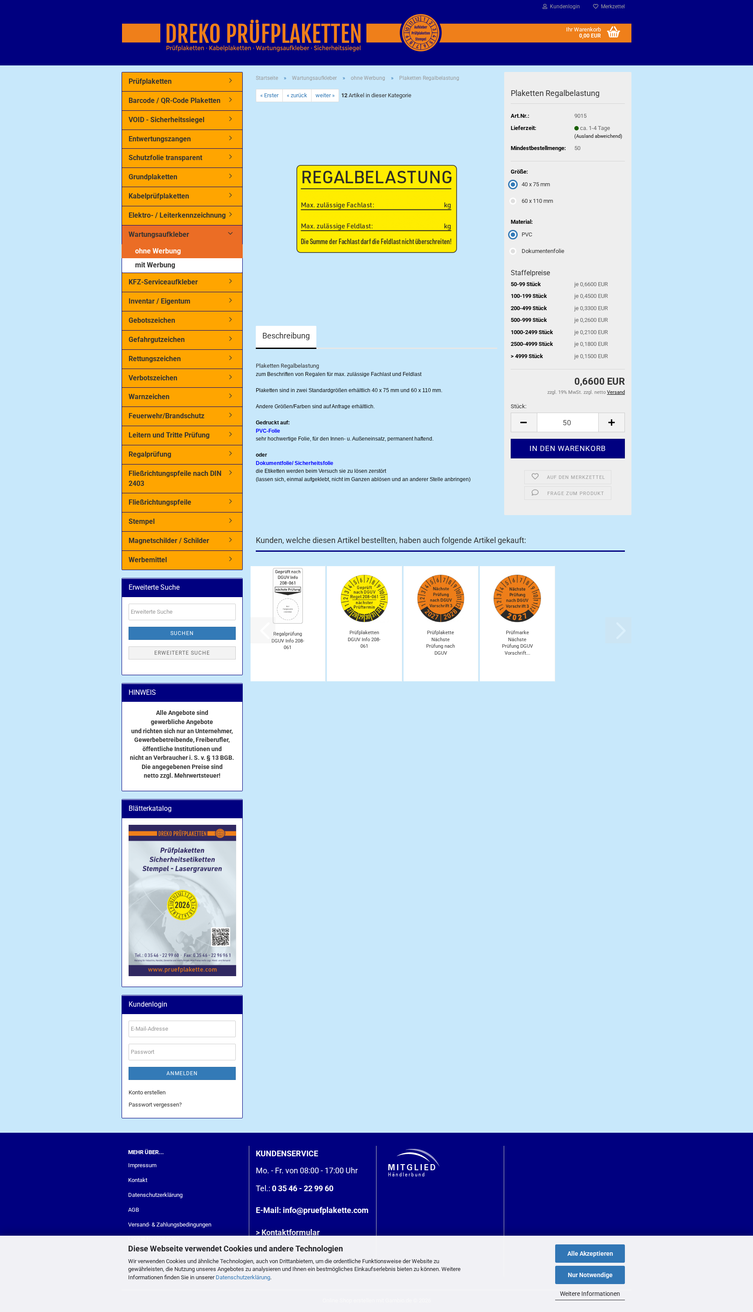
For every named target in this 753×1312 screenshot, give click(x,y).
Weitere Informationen (590, 1293)
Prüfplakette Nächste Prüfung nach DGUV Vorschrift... (440, 643)
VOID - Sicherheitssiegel (166, 120)
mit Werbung (155, 265)
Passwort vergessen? (155, 1104)
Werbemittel (148, 560)
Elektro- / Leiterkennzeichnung (177, 215)
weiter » (325, 95)
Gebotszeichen (152, 320)
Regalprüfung (150, 454)
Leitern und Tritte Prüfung (169, 435)
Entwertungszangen (160, 139)
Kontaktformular (290, 1232)
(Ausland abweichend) (598, 136)
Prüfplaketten (150, 81)
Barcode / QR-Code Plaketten (174, 100)
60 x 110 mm (537, 201)
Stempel (142, 521)
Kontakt (137, 1180)
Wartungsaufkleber (159, 234)
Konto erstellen (147, 1092)
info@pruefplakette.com (326, 1210)
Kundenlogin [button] (563, 6)
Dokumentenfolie (543, 251)
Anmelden (182, 1073)
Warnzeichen (149, 397)
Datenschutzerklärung (243, 1277)
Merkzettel (611, 6)
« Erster (269, 95)
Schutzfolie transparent (165, 158)
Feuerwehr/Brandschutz (166, 416)
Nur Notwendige (590, 1274)
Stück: (518, 406)
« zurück (297, 95)
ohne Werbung (158, 251)
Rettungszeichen (155, 359)
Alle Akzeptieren (590, 1253)
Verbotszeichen (153, 378)
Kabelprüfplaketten (159, 196)
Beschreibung (286, 335)
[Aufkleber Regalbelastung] (376, 200)
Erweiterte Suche (182, 653)
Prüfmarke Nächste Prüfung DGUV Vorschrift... (517, 643)
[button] (524, 422)
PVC (527, 234)
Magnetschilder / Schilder (169, 540)
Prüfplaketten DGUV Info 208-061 (364, 639)
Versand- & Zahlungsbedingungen (169, 1224)
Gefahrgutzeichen (157, 339)
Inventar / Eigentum (159, 301)
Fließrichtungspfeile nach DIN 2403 (175, 478)
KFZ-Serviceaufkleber (163, 282)
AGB (133, 1209)
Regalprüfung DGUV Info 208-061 (287, 640)
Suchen (182, 633)
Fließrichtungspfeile (160, 502)
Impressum (142, 1165)
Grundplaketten (153, 177)
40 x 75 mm (536, 184)
